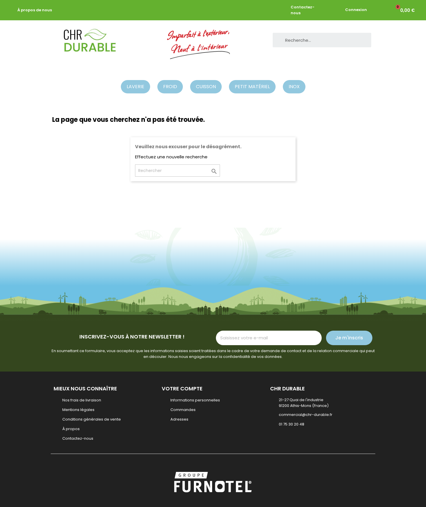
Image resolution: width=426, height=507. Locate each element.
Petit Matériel (252, 86)
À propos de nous (34, 10)
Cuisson (206, 86)
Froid (170, 86)
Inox (294, 86)
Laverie (135, 86)
